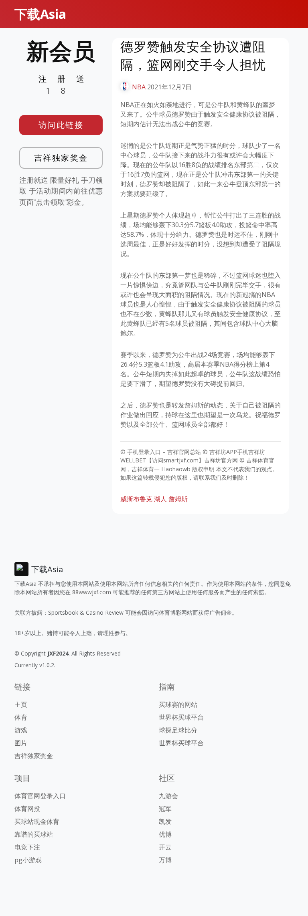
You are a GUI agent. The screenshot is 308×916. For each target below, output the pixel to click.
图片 (20, 742)
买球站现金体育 (36, 821)
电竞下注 (27, 847)
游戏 (20, 730)
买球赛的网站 (178, 704)
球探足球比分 (178, 730)
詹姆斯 (178, 498)
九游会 (168, 795)
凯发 (165, 821)
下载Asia (40, 13)
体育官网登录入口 (40, 795)
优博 (165, 834)
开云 (165, 847)
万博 (165, 859)
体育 (20, 717)
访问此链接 (61, 124)
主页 (20, 704)
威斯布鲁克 (136, 498)
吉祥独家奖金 (61, 157)
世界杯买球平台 (181, 717)
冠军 (165, 808)
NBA (139, 87)
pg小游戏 (28, 859)
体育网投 (27, 808)
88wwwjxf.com (91, 592)
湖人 (160, 498)
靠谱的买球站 (33, 834)
